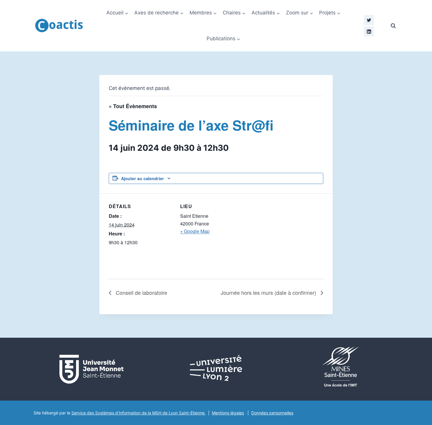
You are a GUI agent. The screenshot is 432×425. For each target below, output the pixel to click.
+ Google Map (195, 231)
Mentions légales (228, 412)
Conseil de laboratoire (140, 292)
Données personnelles (272, 412)
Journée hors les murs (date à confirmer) (269, 292)
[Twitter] (369, 20)
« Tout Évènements (133, 106)
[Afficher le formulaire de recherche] (393, 26)
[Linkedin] (369, 31)
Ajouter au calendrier (142, 178)
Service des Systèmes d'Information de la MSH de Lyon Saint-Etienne (138, 412)
